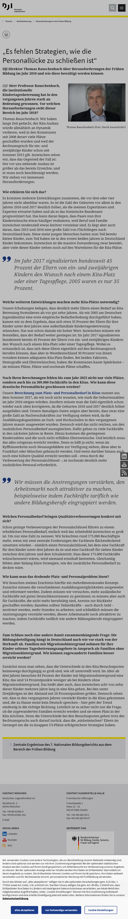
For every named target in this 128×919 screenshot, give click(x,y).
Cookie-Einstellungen (100, 910)
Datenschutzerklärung (15, 898)
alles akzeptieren (24, 910)
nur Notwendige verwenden (61, 910)
